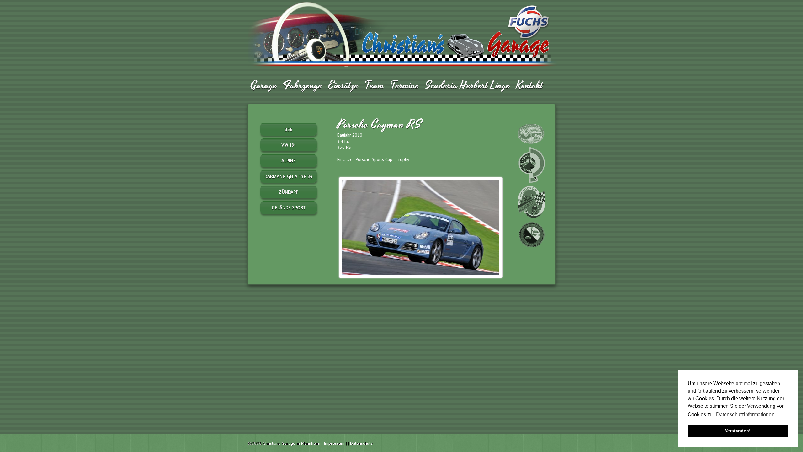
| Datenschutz (360, 443)
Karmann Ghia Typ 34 (288, 176)
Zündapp (288, 192)
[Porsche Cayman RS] (420, 227)
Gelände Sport (289, 208)
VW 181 (288, 145)
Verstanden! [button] (738, 430)
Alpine (288, 161)
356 (288, 129)
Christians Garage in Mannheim (291, 443)
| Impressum (334, 443)
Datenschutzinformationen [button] (745, 414)
